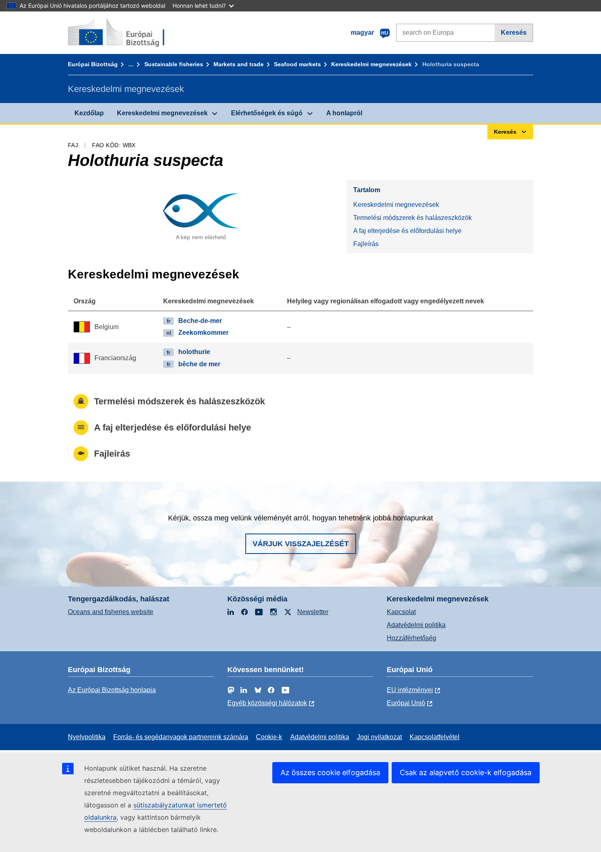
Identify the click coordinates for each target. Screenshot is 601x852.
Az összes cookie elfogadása (330, 772)
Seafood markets (297, 64)
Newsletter (312, 611)
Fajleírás (366, 243)
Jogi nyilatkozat (379, 736)
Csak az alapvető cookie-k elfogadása (465, 772)
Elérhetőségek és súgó (267, 113)
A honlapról (344, 113)
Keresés (514, 32)
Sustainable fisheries (173, 64)
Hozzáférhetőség (411, 638)
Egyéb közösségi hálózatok (267, 703)
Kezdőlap (89, 113)
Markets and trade (238, 64)
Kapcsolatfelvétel (435, 736)
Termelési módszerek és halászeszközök (412, 217)
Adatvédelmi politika (416, 624)
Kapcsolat (401, 611)
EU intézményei (410, 689)
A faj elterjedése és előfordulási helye (407, 230)
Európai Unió (406, 703)
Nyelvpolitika (86, 736)
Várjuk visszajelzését (301, 544)
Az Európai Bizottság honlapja (112, 689)
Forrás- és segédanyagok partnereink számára (180, 736)
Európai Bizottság (93, 64)
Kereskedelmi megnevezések (371, 64)
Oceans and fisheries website (110, 611)
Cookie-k (269, 736)
